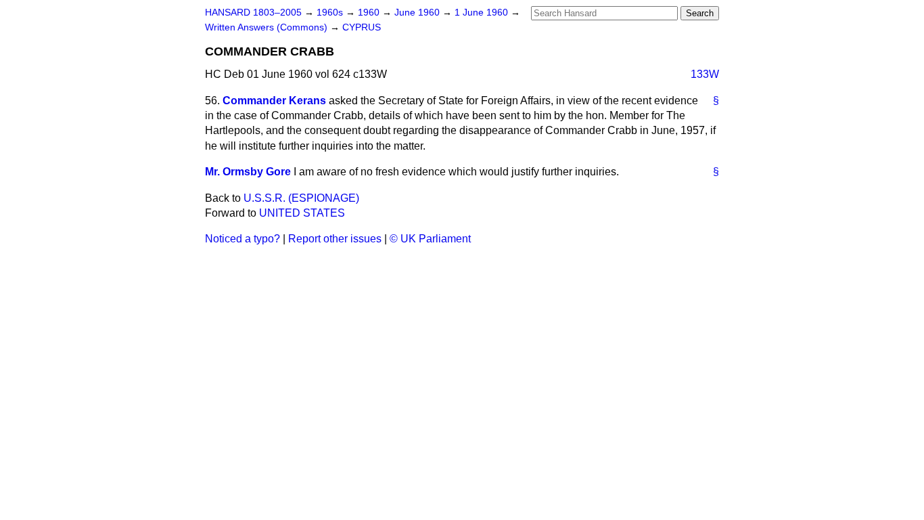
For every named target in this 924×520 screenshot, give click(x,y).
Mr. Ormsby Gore (248, 171)
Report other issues (335, 238)
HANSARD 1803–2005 (253, 12)
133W (705, 74)
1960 (370, 12)
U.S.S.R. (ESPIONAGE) (301, 198)
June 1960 (418, 12)
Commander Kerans (274, 100)
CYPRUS (361, 27)
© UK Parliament (430, 238)
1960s (331, 12)
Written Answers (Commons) (267, 27)
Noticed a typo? (242, 238)
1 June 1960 (483, 12)
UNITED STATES (302, 213)
